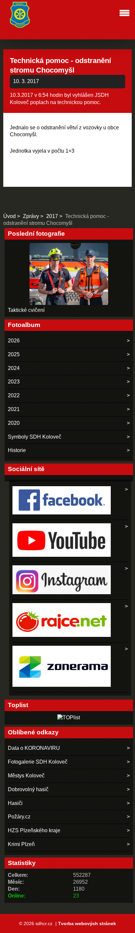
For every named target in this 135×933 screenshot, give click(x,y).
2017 (52, 216)
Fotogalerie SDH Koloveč (38, 762)
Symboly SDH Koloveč (34, 437)
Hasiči (15, 803)
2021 (14, 409)
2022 (14, 395)
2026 (14, 340)
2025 (14, 354)
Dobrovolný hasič (28, 789)
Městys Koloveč (26, 775)
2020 (14, 423)
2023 (14, 381)
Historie (17, 450)
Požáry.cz (19, 816)
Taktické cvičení (26, 310)
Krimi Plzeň (21, 844)
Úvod (9, 216)
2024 (14, 368)
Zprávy (31, 216)
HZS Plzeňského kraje (34, 830)
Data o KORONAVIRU (34, 748)
